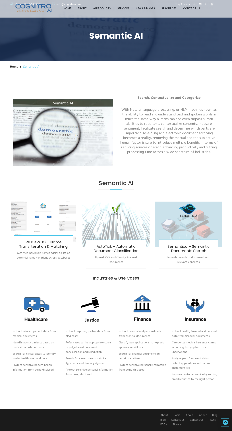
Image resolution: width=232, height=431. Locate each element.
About (82, 8)
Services (123, 8)
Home (67, 8)
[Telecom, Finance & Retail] (36, 309)
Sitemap (177, 424)
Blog (215, 415)
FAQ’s (212, 420)
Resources (169, 8)
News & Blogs (145, 8)
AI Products (102, 8)
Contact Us (191, 8)
